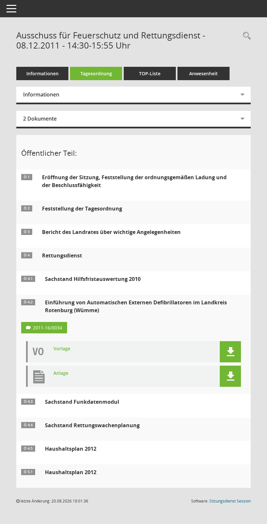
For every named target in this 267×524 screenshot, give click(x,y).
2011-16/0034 (47, 328)
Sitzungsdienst (230, 501)
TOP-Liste (150, 73)
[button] (230, 351)
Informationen (42, 73)
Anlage (60, 373)
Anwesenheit (203, 73)
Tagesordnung (96, 73)
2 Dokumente (40, 118)
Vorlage (61, 349)
